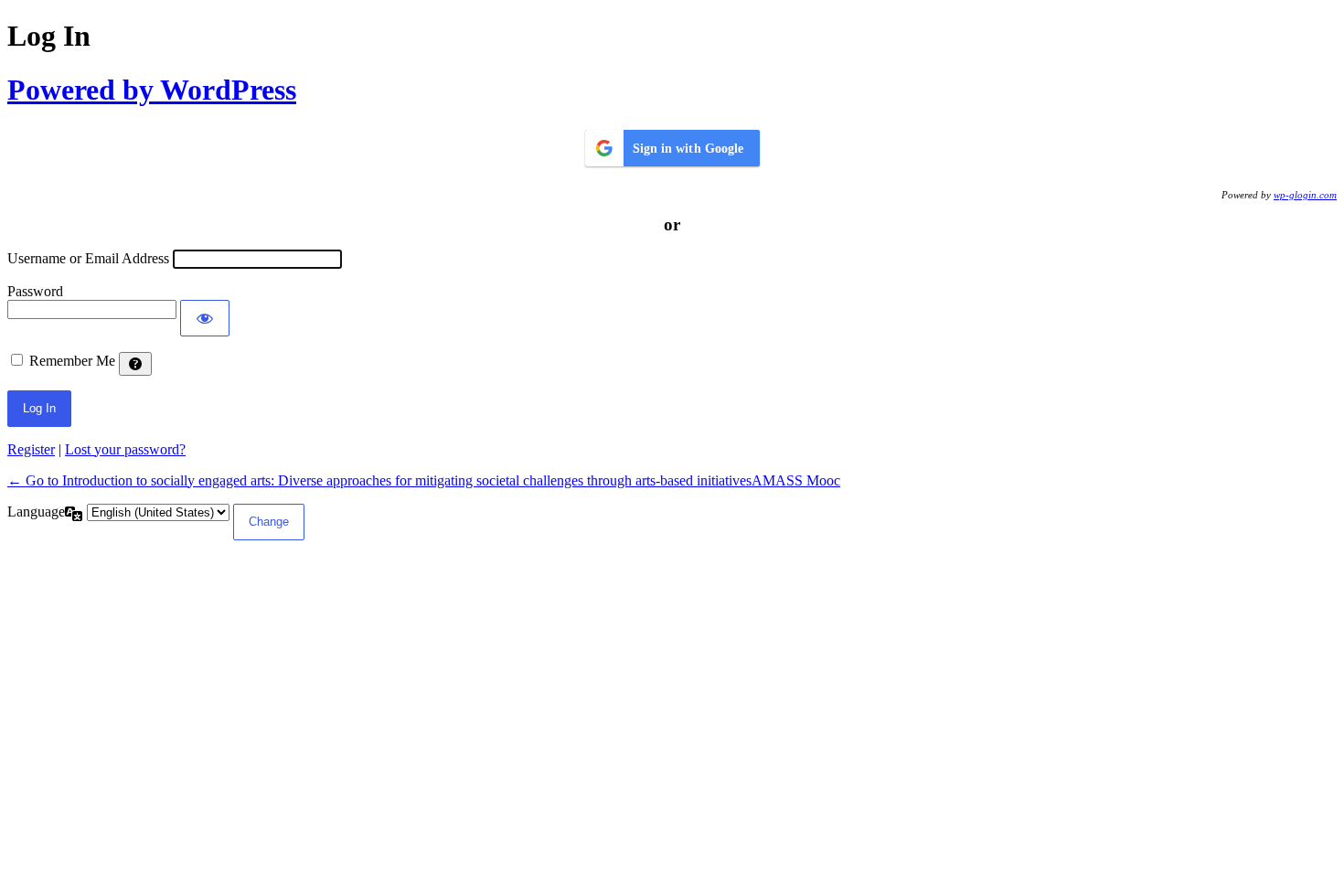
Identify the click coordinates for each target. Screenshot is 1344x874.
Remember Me (72, 360)
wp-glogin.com (1305, 194)
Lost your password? (125, 449)
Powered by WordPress (151, 89)
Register (31, 449)
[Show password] (204, 318)
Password (35, 291)
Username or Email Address (88, 258)
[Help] (135, 364)
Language (36, 511)
